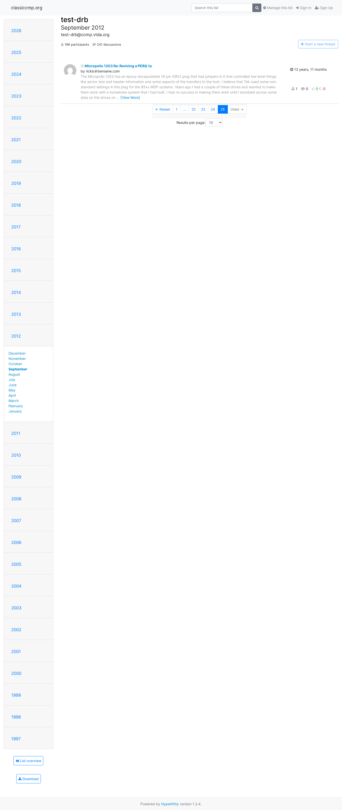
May (12, 390)
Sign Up (326, 8)
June (13, 385)
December (17, 353)
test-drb (74, 19)
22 (194, 109)
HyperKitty (170, 804)
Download (30, 779)
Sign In (305, 8)
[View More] (130, 97)
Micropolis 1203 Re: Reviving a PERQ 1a (118, 66)
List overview (30, 761)
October (15, 364)
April (12, 395)
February (16, 406)
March (14, 400)
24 (213, 109)
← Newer (162, 109)
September (18, 369)
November (17, 358)
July (12, 379)
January (15, 411)
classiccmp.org (26, 7)
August (14, 374)
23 (203, 109)
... (184, 109)
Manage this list (279, 8)
